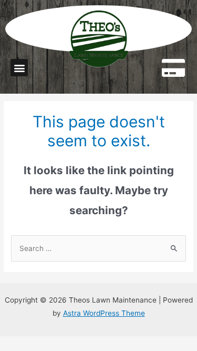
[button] (19, 67)
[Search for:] (98, 248)
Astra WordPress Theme (104, 313)
